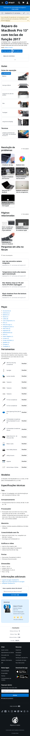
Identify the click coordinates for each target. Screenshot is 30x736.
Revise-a (8, 20)
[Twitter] (9, 711)
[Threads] (24, 711)
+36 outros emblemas (18, 619)
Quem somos (4, 650)
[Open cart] (23, 2)
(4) (6, 330)
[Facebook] (5, 711)
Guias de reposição (8, 70)
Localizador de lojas (21, 660)
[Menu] (2, 2)
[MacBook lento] (22, 159)
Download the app (21, 668)
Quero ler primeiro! (8, 698)
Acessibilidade (5, 670)
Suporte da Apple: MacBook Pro (10, 580)
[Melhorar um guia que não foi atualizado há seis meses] (21, 617)
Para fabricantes (20, 663)
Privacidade (4, 673)
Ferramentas (8, 349)
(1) (6, 313)
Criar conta (15, 9)
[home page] (10, 2)
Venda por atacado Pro (22, 657)
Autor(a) (7, 602)
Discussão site (5, 655)
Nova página (26, 148)
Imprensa (18, 650)
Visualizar (24, 363)
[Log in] (27, 2)
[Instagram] (12, 711)
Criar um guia (7, 51)
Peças (4, 306)
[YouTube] (15, 711)
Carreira (3, 657)
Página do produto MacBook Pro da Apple (13, 581)
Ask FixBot (13, 595)
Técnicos (4, 128)
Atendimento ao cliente (7, 652)
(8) (5, 318)
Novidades (18, 652)
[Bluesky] (21, 711)
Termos (3, 676)
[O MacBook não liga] (8, 159)
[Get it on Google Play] (22, 677)
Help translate (14, 706)
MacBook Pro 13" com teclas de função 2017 (13, 13)
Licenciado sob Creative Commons (15, 730)
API (2, 663)
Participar (18, 655)
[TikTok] (2, 711)
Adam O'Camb (9, 47)
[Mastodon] (18, 711)
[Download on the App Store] (21, 671)
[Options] (2, 13)
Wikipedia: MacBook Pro (8, 583)
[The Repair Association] (28, 711)
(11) (9, 320)
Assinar (15, 695)
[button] (19, 2)
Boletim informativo (6, 660)
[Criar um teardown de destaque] (18, 617)
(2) (7, 311)
